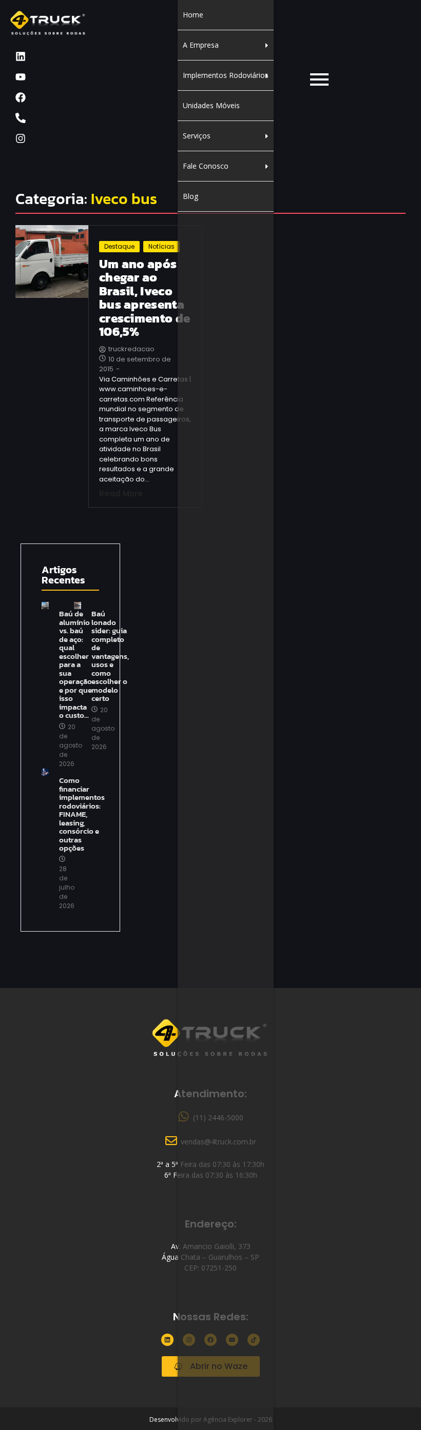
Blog (190, 196)
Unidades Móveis (211, 105)
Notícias (161, 246)
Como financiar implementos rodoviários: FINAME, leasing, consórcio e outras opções (82, 814)
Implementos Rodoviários (226, 75)
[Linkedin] (20, 56)
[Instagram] (20, 138)
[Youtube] (20, 77)
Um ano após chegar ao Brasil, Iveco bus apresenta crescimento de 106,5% (144, 297)
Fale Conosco (205, 166)
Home (193, 14)
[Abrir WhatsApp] (395, 1404)
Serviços (196, 135)
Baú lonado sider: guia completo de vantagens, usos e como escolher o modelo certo (110, 656)
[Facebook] (20, 97)
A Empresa (201, 45)
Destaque (119, 246)
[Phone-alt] (20, 118)
